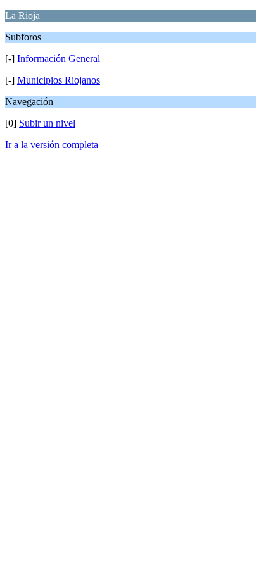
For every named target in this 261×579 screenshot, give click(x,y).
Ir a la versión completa (51, 144)
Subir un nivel (47, 123)
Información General (58, 58)
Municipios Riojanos (58, 80)
